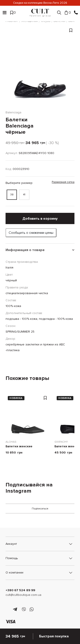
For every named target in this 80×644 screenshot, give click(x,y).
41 (24, 194)
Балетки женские (19, 446)
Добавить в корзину (40, 218)
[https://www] (8, 609)
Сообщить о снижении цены (31, 233)
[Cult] (40, 12)
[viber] (24, 609)
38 (12, 194)
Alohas (11, 442)
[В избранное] (70, 70)
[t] (16, 609)
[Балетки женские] (28, 415)
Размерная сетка (63, 182)
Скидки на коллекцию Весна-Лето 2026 (40, 3)
